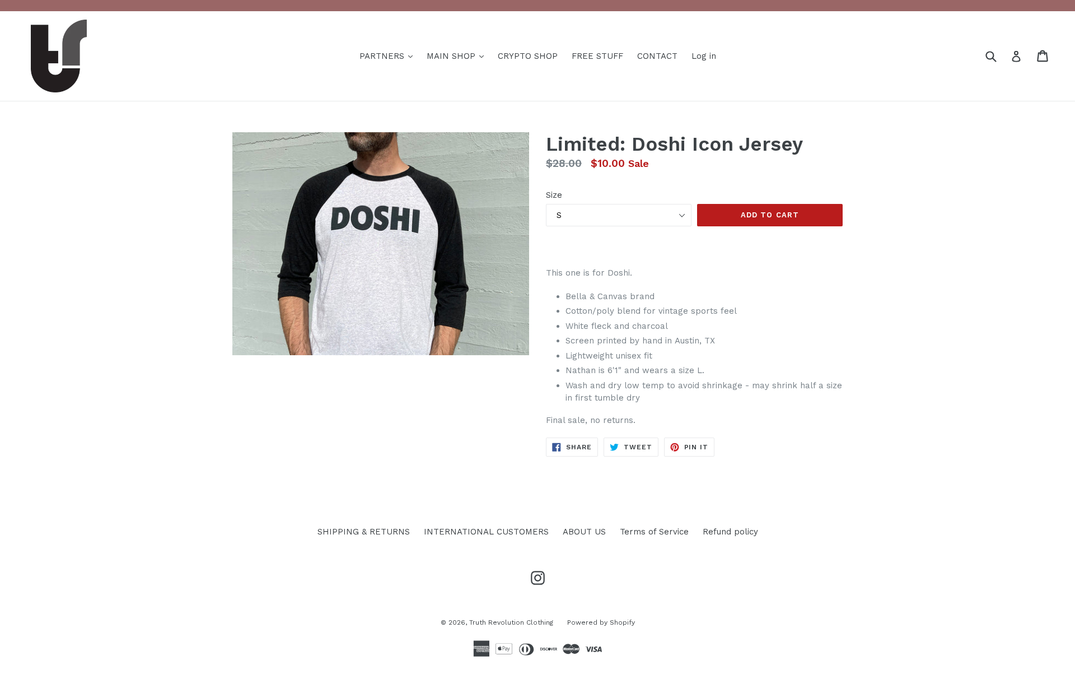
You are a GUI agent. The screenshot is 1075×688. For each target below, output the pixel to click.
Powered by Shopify (601, 622)
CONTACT (657, 56)
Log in (703, 56)
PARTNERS (383, 56)
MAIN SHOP (452, 56)
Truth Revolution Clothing (511, 622)
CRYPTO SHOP (528, 56)
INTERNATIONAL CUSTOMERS (486, 532)
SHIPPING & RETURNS (363, 532)
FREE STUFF (597, 56)
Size (554, 195)
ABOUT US (584, 532)
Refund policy (730, 532)
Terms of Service (654, 532)
